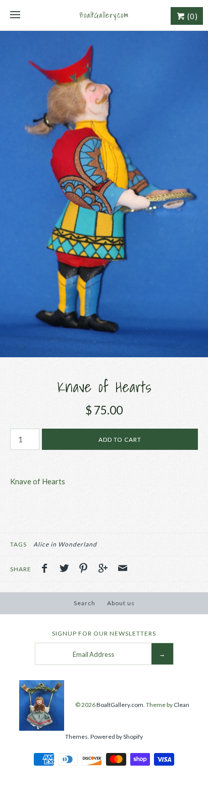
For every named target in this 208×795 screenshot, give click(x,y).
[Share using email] (122, 569)
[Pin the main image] (86, 569)
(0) (191, 16)
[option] (104, 194)
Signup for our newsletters (104, 633)
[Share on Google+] (105, 569)
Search (84, 603)
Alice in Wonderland (65, 544)
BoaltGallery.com (119, 704)
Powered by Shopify (116, 736)
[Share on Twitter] (67, 569)
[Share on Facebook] (47, 569)
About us (121, 603)
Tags (18, 544)
